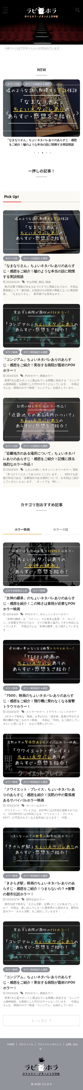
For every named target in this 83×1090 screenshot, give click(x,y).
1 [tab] (34, 153)
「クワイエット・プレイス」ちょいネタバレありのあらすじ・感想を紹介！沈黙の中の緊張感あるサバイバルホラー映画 (41, 144)
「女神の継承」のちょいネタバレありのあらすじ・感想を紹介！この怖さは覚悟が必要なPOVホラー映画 (39, 603)
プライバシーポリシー (49, 1044)
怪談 (48, 281)
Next (76, 113)
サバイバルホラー (36, 805)
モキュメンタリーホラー (56, 469)
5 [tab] (51, 153)
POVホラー (31, 375)
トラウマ (51, 711)
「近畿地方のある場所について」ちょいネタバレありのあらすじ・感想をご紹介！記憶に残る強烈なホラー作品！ (39, 458)
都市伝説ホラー (35, 899)
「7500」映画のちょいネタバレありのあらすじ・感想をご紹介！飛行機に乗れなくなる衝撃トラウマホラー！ (39, 700)
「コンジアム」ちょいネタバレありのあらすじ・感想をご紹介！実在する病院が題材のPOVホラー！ (39, 364)
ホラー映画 (22, 529)
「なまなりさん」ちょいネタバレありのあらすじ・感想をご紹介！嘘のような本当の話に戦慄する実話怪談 (39, 271)
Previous (6, 113)
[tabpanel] (41, 114)
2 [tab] (38, 153)
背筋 (75, 469)
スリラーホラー (35, 711)
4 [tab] (47, 153)
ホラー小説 (60, 529)
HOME (11, 1044)
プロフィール (26, 1044)
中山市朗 (32, 281)
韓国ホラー (46, 375)
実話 (41, 281)
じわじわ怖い (33, 469)
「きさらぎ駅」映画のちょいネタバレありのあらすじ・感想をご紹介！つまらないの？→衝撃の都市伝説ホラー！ (39, 888)
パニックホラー (67, 711)
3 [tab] (42, 153)
